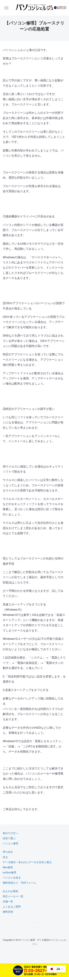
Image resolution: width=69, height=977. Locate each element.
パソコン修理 (10, 843)
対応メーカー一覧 (13, 896)
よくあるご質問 (12, 906)
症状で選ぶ (9, 838)
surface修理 (9, 872)
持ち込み (8, 851)
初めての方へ (10, 833)
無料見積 (8, 911)
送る (5, 857)
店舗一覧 (8, 901)
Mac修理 (8, 867)
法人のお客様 (10, 891)
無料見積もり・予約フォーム (19, 882)
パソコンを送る (12, 877)
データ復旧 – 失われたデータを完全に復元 (27, 862)
